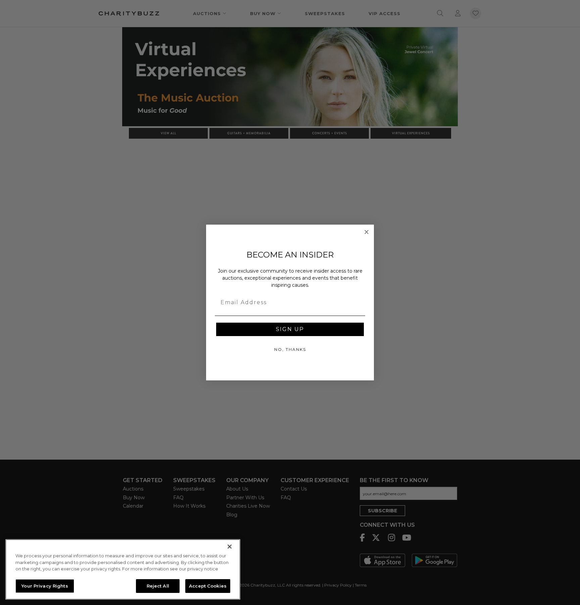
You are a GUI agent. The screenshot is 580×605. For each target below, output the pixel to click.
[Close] (229, 546)
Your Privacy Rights (44, 585)
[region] (122, 569)
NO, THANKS (290, 349)
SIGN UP (290, 329)
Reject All (158, 585)
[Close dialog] (366, 232)
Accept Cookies (208, 585)
